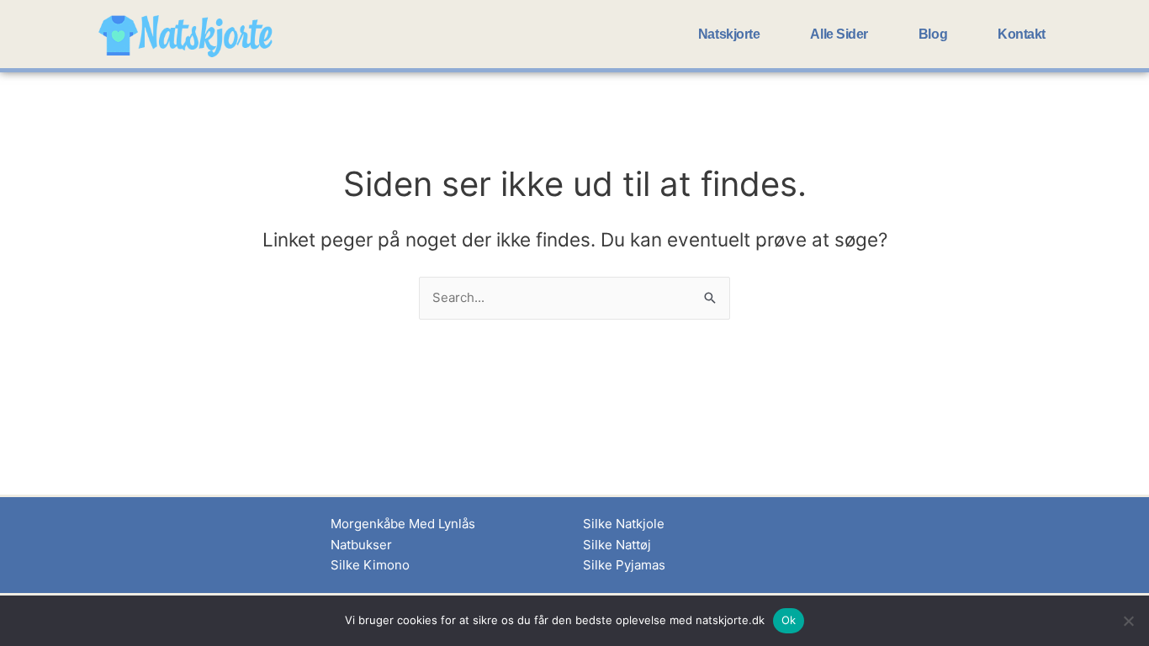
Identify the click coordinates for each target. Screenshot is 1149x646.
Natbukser (361, 545)
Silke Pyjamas (624, 565)
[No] (1128, 620)
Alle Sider (839, 34)
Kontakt (1022, 34)
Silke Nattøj (617, 545)
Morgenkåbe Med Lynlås (403, 524)
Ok (789, 620)
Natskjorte (729, 34)
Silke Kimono (370, 565)
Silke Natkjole (624, 524)
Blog (933, 34)
